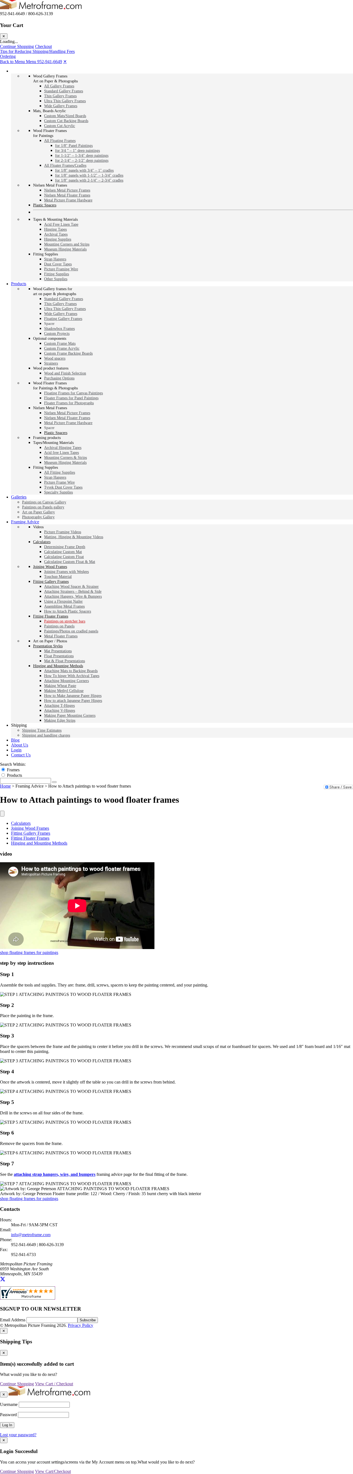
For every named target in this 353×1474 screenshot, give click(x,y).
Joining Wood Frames (30, 828)
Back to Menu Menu (18, 61)
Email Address (13, 1319)
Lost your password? (18, 1434)
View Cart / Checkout (54, 1383)
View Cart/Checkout (53, 1471)
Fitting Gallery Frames (30, 833)
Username (9, 1404)
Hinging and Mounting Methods (39, 843)
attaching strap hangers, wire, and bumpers (54, 1174)
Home (5, 786)
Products (14, 775)
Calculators (21, 823)
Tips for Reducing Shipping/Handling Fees (37, 51)
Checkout (43, 46)
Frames (13, 769)
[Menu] (2, 814)
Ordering (8, 56)
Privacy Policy (80, 1325)
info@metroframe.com (30, 1234)
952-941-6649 (49, 61)
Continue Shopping (17, 46)
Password (8, 1414)
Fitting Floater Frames (30, 838)
